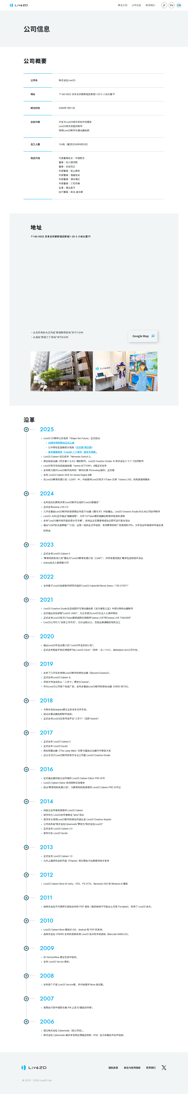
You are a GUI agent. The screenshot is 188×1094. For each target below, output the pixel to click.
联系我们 (150, 5)
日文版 (79, 447)
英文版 (88, 447)
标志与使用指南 (132, 1067)
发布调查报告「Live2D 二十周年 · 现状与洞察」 (73, 452)
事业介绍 (122, 5)
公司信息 (136, 5)
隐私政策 (113, 1067)
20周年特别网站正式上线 (61, 442)
